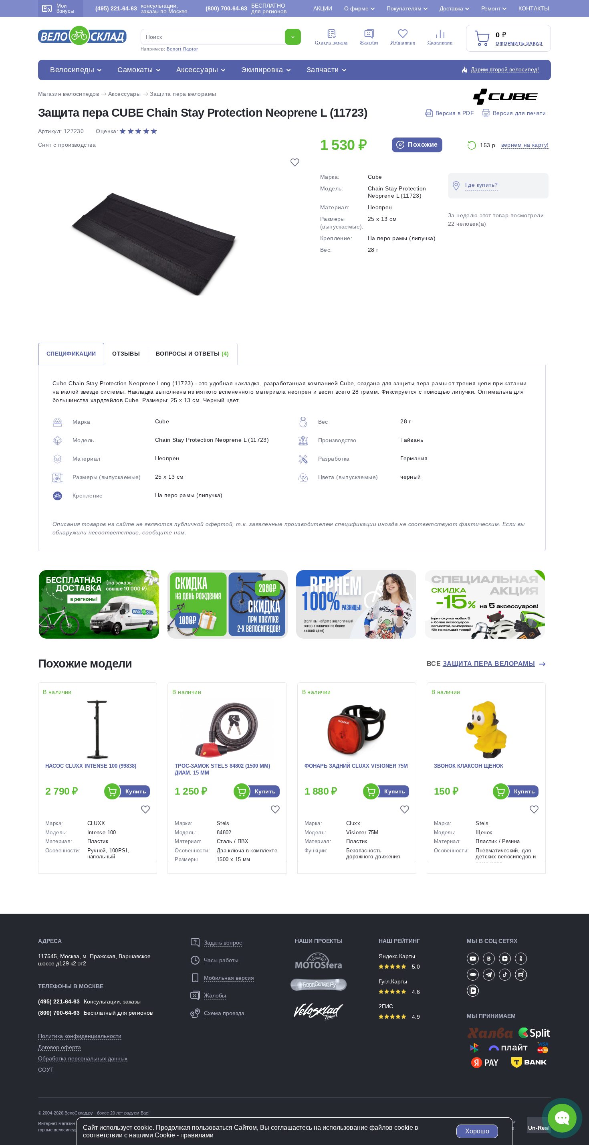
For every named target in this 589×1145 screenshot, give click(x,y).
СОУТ (46, 1069)
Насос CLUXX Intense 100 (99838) (90, 766)
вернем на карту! (525, 145)
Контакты (533, 8)
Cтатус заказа (331, 42)
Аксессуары (197, 70)
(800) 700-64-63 (59, 1012)
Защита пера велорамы (183, 94)
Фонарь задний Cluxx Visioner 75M (356, 766)
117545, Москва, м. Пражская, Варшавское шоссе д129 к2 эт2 (94, 960)
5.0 (415, 966)
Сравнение (440, 42)
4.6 (415, 992)
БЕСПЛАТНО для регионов (246, 8)
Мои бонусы (65, 8)
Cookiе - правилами (184, 1135)
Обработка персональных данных (82, 1058)
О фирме (356, 8)
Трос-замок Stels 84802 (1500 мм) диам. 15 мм (222, 769)
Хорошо (477, 1131)
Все (481, 663)
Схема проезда (224, 1013)
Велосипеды (72, 70)
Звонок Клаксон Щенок (468, 766)
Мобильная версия (229, 978)
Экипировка (262, 70)
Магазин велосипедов (68, 94)
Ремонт (490, 8)
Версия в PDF (455, 113)
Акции (322, 8)
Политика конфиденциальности (79, 1036)
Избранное (403, 42)
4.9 (415, 1017)
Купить (136, 791)
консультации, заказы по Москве (141, 8)
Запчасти (323, 70)
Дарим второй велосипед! (505, 69)
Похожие (422, 144)
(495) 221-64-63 (59, 1001)
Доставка (451, 8)
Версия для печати (519, 113)
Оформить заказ (519, 43)
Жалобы (369, 42)
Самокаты (135, 70)
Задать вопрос (223, 942)
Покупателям (404, 8)
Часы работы (221, 960)
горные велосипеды (58, 1129)
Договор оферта (59, 1047)
